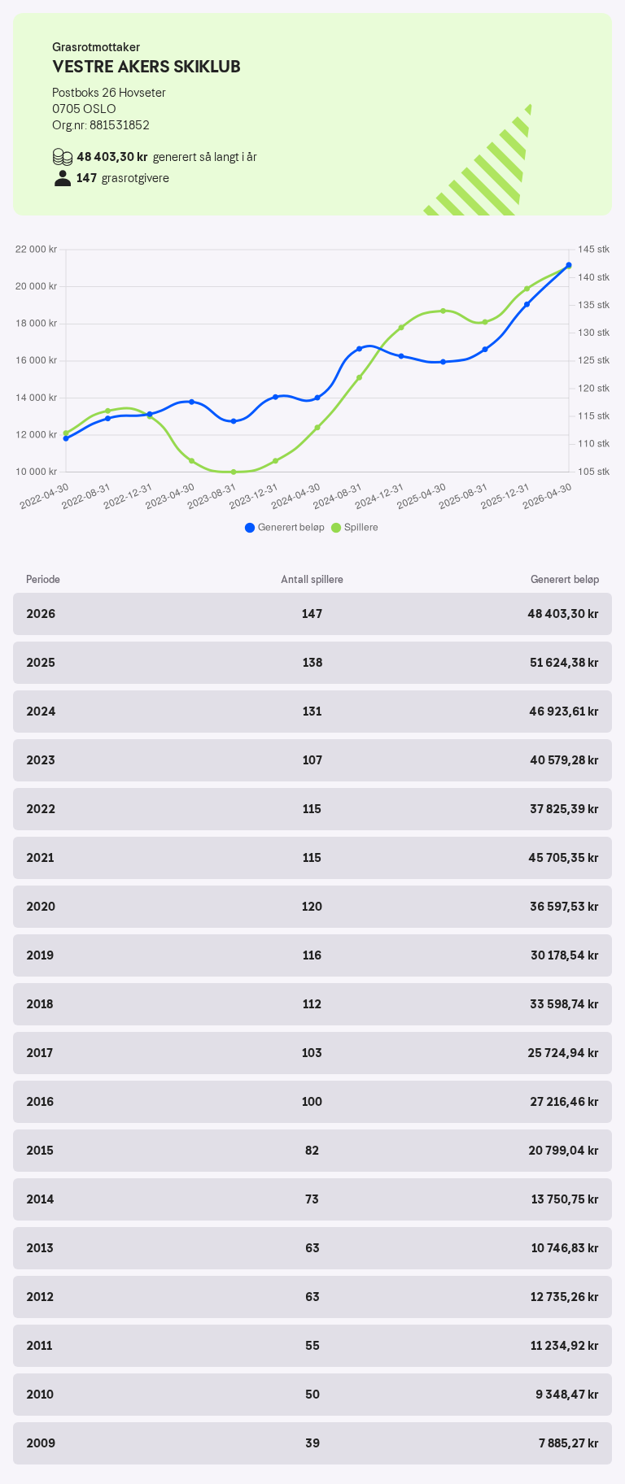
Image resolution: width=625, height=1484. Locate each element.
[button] (312, 614)
